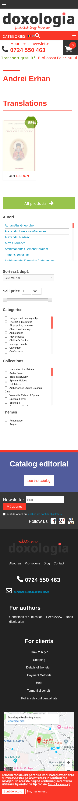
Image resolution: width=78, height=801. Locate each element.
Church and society (20, 329)
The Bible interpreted (20, 321)
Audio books (16, 332)
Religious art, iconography (23, 318)
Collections (13, 361)
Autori (8, 217)
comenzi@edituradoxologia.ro (31, 591)
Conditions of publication (26, 617)
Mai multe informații (59, 784)
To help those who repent (19, 170)
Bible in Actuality (18, 376)
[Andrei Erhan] (29, 36)
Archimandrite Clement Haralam (26, 249)
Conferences (16, 351)
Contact (59, 563)
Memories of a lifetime (21, 369)
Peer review (54, 617)
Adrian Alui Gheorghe (19, 225)
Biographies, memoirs (21, 325)
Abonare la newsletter (31, 43)
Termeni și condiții (39, 690)
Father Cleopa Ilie (17, 254)
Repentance (16, 420)
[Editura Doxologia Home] (39, 20)
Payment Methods (39, 675)
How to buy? (39, 652)
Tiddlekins (15, 384)
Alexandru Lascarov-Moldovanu (26, 231)
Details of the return (39, 667)
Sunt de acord (12, 791)
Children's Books (18, 340)
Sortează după (16, 271)
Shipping (39, 659)
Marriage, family (18, 344)
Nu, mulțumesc (37, 791)
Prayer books (16, 336)
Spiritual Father (17, 399)
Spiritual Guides (18, 380)
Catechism (15, 347)
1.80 (17, 184)
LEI (28, 185)
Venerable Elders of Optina (24, 395)
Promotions (32, 563)
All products (35, 203)
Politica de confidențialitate (39, 698)
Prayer (13, 424)
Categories (12, 310)
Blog (47, 563)
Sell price (11, 291)
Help (39, 682)
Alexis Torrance (15, 243)
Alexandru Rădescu (18, 237)
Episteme (14, 402)
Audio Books (16, 373)
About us (15, 563)
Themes (10, 412)
